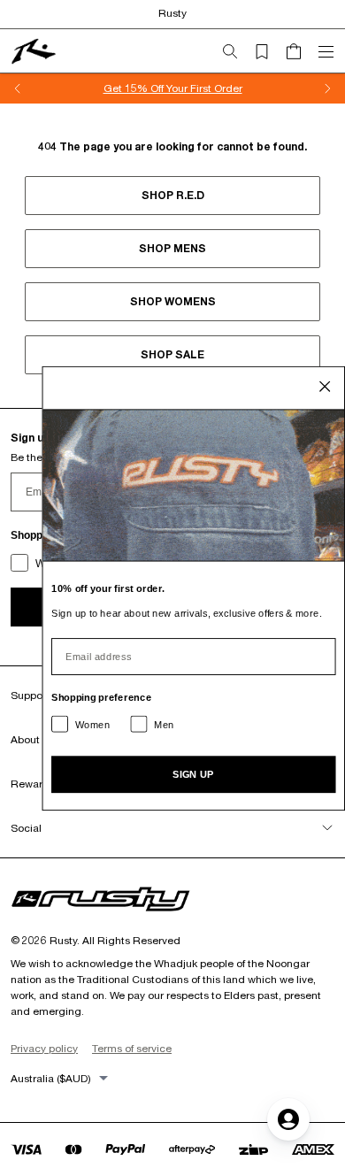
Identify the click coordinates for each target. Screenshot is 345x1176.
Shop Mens (172, 248)
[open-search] (237, 51)
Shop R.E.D (173, 195)
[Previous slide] (17, 88)
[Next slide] (327, 88)
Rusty (172, 12)
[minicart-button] (301, 51)
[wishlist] (269, 51)
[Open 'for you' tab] (288, 1119)
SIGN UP (193, 774)
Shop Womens (173, 301)
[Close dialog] (325, 386)
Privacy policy (44, 1048)
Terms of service (132, 1048)
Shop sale (172, 354)
